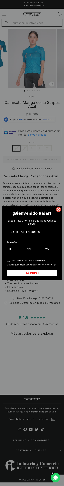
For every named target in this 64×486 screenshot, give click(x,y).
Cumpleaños (12, 242)
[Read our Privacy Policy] (55, 265)
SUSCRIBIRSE (32, 273)
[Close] (58, 209)
